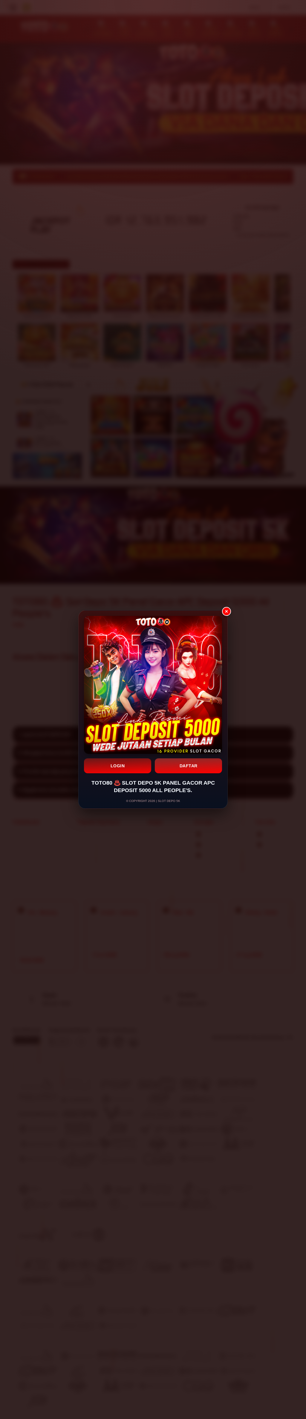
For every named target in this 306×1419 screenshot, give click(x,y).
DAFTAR (189, 765)
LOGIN (118, 765)
